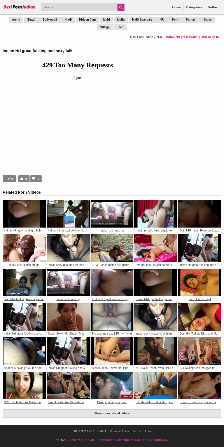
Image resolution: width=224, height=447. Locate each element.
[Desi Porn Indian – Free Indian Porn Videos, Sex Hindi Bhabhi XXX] (20, 9)
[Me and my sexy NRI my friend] (112, 317)
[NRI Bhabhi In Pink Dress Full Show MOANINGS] (24, 385)
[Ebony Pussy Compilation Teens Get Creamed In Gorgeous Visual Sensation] (199, 385)
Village (105, 27)
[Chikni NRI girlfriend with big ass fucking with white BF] (112, 282)
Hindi (68, 19)
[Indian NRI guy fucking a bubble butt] (24, 214)
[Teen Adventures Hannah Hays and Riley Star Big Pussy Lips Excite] (68, 385)
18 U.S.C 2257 (84, 431)
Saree (208, 19)
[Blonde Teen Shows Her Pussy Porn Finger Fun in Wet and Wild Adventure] (112, 351)
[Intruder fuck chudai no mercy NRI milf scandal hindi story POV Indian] (155, 248)
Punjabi (191, 19)
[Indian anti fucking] (112, 214)
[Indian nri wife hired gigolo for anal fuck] (155, 214)
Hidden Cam (87, 19)
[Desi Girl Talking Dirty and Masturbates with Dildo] (199, 317)
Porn (175, 19)
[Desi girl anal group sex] (112, 385)
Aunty (16, 19)
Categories (194, 7)
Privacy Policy (119, 431)
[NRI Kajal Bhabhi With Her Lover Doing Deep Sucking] (155, 351)
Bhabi (31, 19)
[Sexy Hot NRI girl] (199, 282)
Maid (106, 19)
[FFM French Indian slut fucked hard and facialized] (112, 248)
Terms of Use (141, 431)
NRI (162, 19)
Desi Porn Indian (141, 37)
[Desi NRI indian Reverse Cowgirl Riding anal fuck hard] (199, 214)
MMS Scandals (142, 19)
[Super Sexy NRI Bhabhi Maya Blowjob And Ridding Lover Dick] (68, 317)
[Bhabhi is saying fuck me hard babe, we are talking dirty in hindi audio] (24, 351)
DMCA (101, 431)
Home (176, 7)
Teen (120, 27)
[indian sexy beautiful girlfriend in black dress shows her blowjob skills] (68, 248)
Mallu (121, 19)
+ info (9, 179)
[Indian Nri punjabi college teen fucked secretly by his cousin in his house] (68, 214)
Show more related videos (112, 413)
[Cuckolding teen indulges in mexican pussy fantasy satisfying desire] (199, 351)
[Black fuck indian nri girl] (24, 248)
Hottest (213, 7)
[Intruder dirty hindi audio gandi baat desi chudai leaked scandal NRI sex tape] (155, 385)
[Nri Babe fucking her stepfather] (24, 282)
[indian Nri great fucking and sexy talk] (199, 248)
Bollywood (50, 19)
